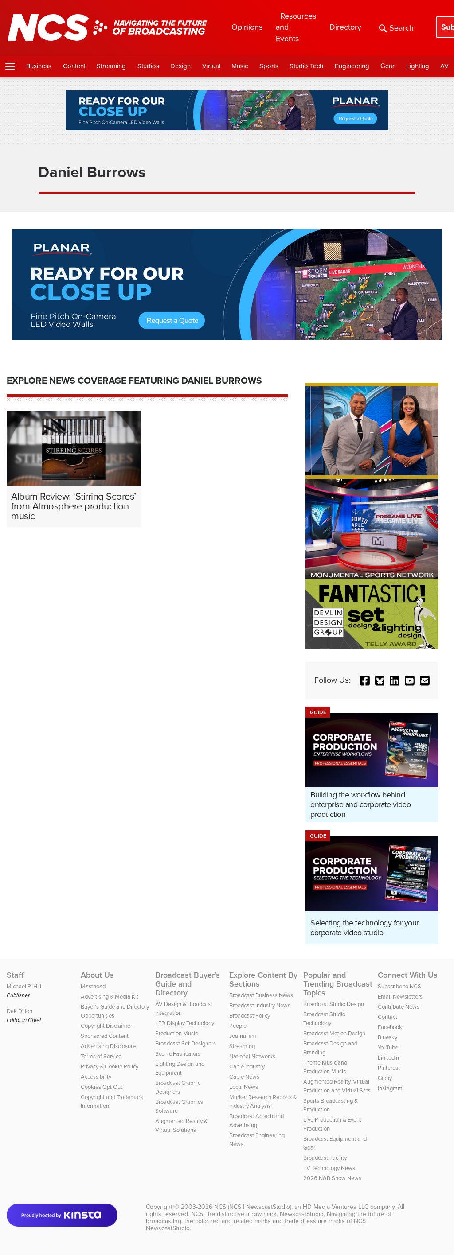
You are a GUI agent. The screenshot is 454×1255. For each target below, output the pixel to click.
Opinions (246, 27)
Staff (15, 975)
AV (444, 66)
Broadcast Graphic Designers (177, 1087)
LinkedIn (388, 1057)
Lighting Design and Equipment (179, 1068)
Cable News (244, 1076)
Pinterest (389, 1068)
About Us (97, 975)
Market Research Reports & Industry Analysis (263, 1101)
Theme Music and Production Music (325, 1067)
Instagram (390, 1088)
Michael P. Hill (24, 986)
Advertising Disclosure (108, 1046)
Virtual (211, 66)
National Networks (252, 1056)
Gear (387, 66)
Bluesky (387, 1037)
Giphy (385, 1078)
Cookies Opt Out (101, 1087)
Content (74, 66)
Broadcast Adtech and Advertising (256, 1120)
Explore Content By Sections (263, 979)
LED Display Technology (184, 1023)
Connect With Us (408, 975)
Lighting (417, 66)
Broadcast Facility (325, 1158)
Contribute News (398, 1006)
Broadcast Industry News (259, 1005)
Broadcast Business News (261, 995)
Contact (387, 1017)
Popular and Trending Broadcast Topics (337, 984)
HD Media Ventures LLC (335, 1207)
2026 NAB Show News (332, 1178)
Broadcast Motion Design (334, 1033)
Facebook (390, 1027)
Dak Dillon (19, 1011)
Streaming (111, 66)
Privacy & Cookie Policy (109, 1066)
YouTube (388, 1047)
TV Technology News (329, 1168)
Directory (345, 27)
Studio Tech (306, 66)
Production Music (176, 1033)
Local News (243, 1087)
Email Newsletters (400, 996)
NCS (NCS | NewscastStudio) (252, 1207)
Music (239, 66)
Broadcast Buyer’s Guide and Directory (187, 984)
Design (180, 66)
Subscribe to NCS (399, 986)
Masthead (93, 986)
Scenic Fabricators (177, 1053)
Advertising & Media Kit (109, 996)
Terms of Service (101, 1056)
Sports (268, 66)
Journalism (242, 1036)
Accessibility (96, 1076)
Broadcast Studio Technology (324, 1018)
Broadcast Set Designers (185, 1043)
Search (401, 28)
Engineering (352, 66)
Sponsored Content (105, 1036)
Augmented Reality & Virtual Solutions (181, 1125)
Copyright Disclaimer (106, 1026)
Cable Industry (247, 1066)
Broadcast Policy (249, 1015)
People (238, 1026)
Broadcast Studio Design (333, 1004)
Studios (148, 66)
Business (38, 66)
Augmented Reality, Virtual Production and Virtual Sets (337, 1086)
